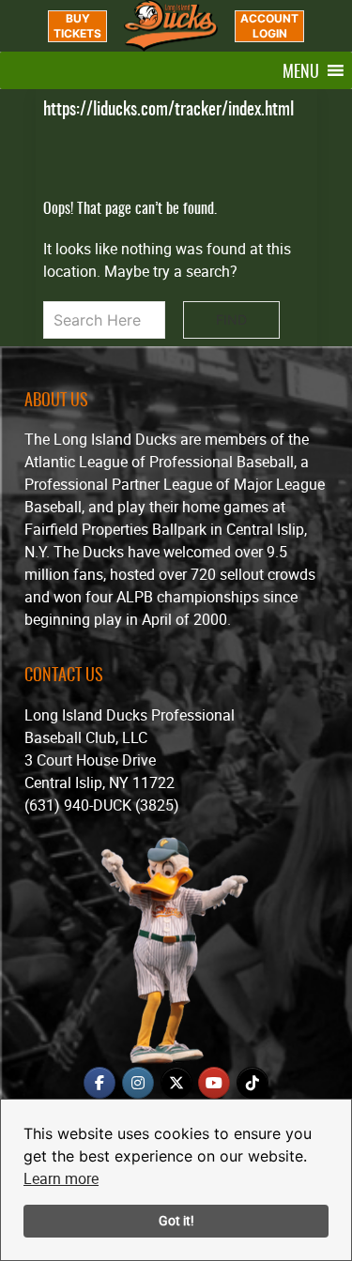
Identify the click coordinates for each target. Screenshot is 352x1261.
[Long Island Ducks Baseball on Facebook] (99, 1083)
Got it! (176, 1220)
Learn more (61, 1178)
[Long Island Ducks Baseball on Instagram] (138, 1083)
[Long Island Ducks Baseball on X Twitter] (176, 1083)
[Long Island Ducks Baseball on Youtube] (214, 1083)
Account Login (269, 25)
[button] (301, 70)
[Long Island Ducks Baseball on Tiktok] (252, 1083)
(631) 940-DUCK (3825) (101, 805)
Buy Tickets (77, 25)
